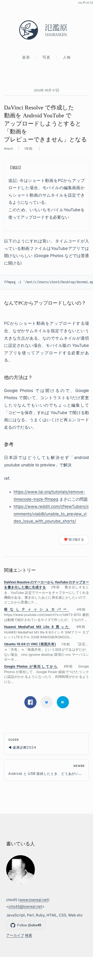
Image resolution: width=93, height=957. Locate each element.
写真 (46, 57)
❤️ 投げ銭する (74, 539)
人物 (67, 57)
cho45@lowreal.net (25, 906)
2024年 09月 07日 (46, 90)
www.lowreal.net (34, 899)
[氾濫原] (46, 30)
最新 (26, 57)
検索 (28, 935)
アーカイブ (15, 935)
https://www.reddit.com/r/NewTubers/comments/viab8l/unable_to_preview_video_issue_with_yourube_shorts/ (51, 514)
